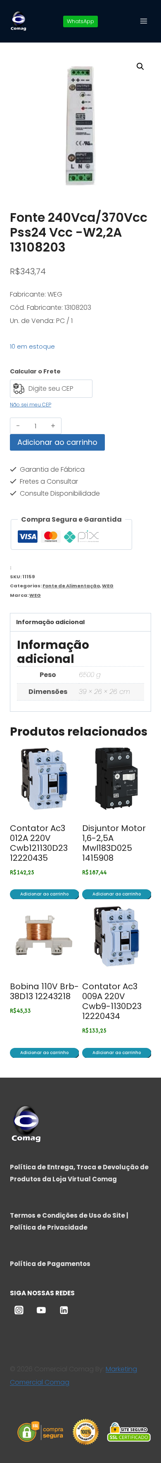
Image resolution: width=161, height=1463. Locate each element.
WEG (108, 585)
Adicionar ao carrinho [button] (44, 894)
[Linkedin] (64, 1310)
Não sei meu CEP (30, 404)
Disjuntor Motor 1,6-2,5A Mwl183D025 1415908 (114, 843)
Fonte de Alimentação (71, 585)
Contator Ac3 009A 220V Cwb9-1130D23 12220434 (112, 1001)
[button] (140, 66)
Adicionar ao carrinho (57, 442)
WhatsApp (80, 21)
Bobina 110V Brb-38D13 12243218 (44, 991)
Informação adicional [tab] (50, 622)
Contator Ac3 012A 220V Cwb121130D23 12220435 (39, 843)
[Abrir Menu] (143, 20)
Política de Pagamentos (50, 1263)
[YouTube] (41, 1310)
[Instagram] (19, 1310)
